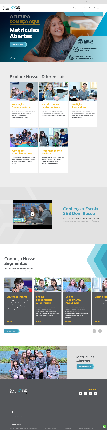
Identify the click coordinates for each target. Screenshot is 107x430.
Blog (79, 2)
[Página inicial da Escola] (11, 8)
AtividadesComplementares (22, 152)
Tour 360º (71, 2)
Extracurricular (65, 8)
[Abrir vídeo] (32, 214)
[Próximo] (100, 331)
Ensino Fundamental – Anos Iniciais (45, 300)
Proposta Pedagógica (95, 8)
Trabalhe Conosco (16, 424)
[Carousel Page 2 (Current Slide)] (15, 58)
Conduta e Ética (67, 428)
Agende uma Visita (94, 14)
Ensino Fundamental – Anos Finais (74, 300)
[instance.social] (80, 393)
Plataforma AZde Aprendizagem (52, 106)
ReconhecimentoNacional (52, 152)
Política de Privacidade (50, 428)
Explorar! (15, 47)
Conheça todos (11, 331)
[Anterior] (94, 331)
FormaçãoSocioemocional (21, 106)
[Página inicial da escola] (18, 393)
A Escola (44, 8)
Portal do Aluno (100, 2)
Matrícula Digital (88, 2)
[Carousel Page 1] (11, 58)
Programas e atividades (79, 8)
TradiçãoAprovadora (79, 106)
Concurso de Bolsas (75, 14)
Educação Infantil (17, 296)
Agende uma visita (85, 366)
